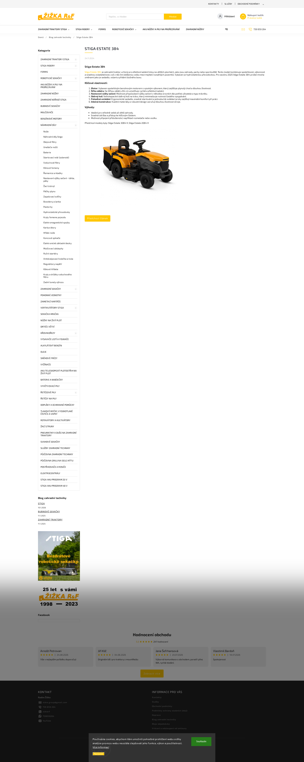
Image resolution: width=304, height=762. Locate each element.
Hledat (173, 16)
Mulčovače (47, 112)
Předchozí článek (97, 218)
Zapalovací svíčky (52, 196)
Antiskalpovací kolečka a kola (58, 258)
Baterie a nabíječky (52, 379)
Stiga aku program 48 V (54, 485)
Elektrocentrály (50, 473)
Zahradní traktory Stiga (55, 59)
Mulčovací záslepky (53, 248)
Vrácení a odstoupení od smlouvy (169, 728)
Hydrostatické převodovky (56, 212)
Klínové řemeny (51, 168)
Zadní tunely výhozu (53, 282)
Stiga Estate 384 (93, 72)
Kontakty (213, 4)
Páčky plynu (49, 191)
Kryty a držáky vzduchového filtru (57, 275)
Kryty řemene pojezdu (54, 217)
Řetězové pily (48, 392)
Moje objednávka (161, 724)
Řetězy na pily (49, 398)
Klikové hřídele (50, 269)
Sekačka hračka (50, 314)
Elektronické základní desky (57, 243)
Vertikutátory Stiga (52, 307)
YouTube (47, 720)
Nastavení (98, 754)
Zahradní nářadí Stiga (53, 99)
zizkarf (46, 711)
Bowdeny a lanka (52, 201)
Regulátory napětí (52, 264)
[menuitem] (55, 29)
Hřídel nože (49, 232)
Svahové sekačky (50, 441)
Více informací (101, 747)
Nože (46, 131)
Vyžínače (46, 364)
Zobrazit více (152, 673)
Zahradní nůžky (50, 93)
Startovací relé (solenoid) (56, 157)
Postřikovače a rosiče (53, 467)
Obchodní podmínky (249, 4)
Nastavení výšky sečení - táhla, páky (59, 179)
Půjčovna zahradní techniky (57, 454)
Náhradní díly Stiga (53, 136)
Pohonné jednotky (51, 295)
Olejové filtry (49, 142)
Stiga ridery (48, 65)
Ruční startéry (50, 253)
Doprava (156, 715)
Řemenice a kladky (52, 173)
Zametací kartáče (51, 301)
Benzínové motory (51, 118)
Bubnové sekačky (50, 106)
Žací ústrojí (49, 186)
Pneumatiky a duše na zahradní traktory (58, 434)
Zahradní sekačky (51, 288)
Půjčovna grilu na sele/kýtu (57, 460)
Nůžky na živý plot (51, 320)
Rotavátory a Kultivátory (55, 420)
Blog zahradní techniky (164, 719)
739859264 (48, 716)
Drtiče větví (47, 326)
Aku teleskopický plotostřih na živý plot (59, 372)
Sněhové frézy (49, 358)
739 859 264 (49, 707)
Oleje (44, 351)
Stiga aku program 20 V (54, 479)
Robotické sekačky (51, 78)
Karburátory (49, 227)
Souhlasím (201, 741)
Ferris (44, 71)
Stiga (41, 503)
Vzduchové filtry (51, 162)
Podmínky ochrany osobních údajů (169, 710)
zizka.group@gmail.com (55, 702)
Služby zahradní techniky (55, 448)
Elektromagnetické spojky (56, 222)
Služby (228, 4)
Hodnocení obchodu (152, 634)
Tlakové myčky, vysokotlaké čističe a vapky (57, 412)
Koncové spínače (51, 238)
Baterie (47, 152)
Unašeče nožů (50, 147)
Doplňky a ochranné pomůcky (57, 404)
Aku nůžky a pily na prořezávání (51, 85)
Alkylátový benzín (51, 345)
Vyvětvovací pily (50, 386)
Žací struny (47, 426)
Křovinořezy (48, 333)
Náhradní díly (48, 125)
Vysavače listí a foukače (55, 339)
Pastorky (47, 206)
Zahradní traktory (50, 519)
